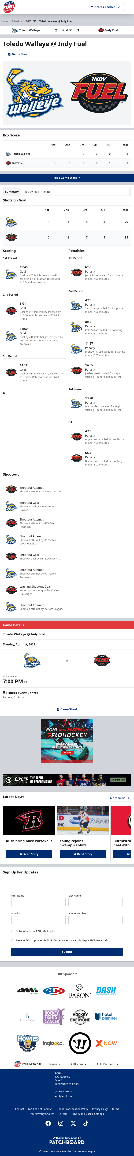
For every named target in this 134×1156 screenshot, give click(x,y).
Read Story (30, 854)
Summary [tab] (12, 192)
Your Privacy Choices (42, 1113)
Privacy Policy (100, 1109)
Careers (63, 1113)
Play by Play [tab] (31, 192)
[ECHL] (9, 7)
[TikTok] (86, 1123)
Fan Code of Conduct (40, 1109)
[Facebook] (48, 1123)
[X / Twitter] (73, 1123)
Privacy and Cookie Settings (88, 1113)
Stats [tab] (47, 192)
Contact (19, 1109)
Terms (115, 1109)
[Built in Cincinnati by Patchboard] (67, 1140)
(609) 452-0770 (63, 1091)
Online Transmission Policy (72, 1109)
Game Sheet (20, 54)
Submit (67, 952)
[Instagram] (61, 1123)
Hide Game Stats (65, 178)
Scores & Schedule (107, 7)
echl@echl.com (64, 1096)
